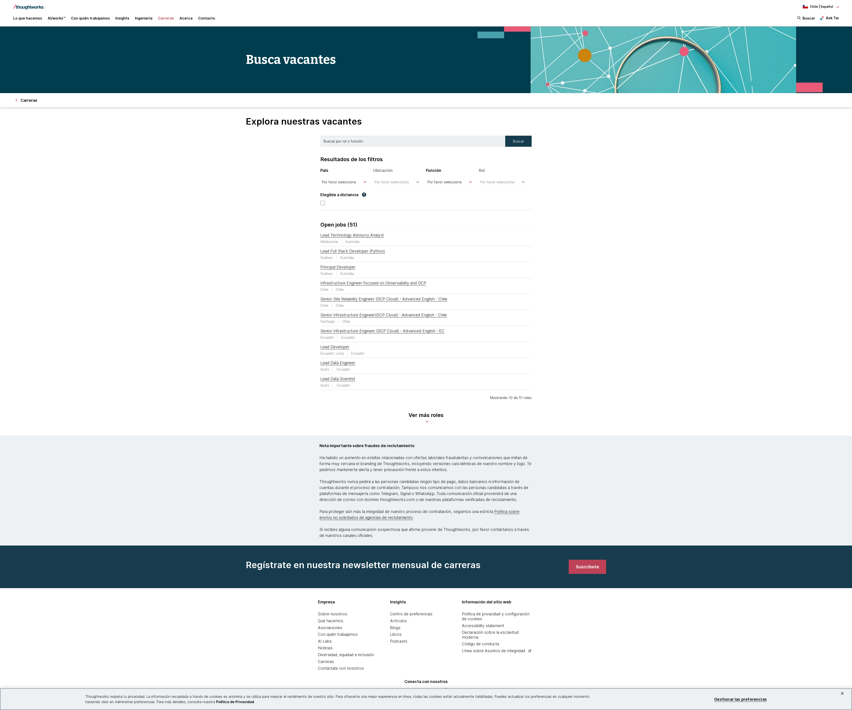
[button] (364, 194)
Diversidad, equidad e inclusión (346, 654)
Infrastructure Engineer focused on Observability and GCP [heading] (373, 283)
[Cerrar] (842, 693)
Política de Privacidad (235, 702)
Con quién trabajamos (338, 634)
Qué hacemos (330, 620)
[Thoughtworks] (28, 5)
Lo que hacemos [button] (27, 18)
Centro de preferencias (411, 614)
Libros (396, 634)
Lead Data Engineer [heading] (337, 362)
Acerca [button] (186, 18)
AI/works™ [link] (56, 18)
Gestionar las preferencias (740, 699)
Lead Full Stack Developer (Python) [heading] (352, 251)
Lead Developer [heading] (334, 346)
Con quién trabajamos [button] (90, 18)
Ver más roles (426, 415)
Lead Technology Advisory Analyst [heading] (352, 235)
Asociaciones (330, 627)
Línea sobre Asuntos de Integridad (493, 650)
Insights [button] (122, 18)
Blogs (395, 627)
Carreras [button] (166, 18)
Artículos (398, 620)
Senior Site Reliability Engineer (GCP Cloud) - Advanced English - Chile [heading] (383, 299)
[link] (587, 567)
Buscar (809, 18)
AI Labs (325, 641)
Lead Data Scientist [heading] (337, 378)
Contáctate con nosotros (341, 668)
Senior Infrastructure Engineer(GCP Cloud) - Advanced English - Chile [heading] (383, 315)
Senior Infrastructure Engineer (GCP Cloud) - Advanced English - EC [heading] (382, 331)
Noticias (325, 647)
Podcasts (398, 641)
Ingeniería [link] (143, 18)
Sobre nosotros (332, 614)
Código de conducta (480, 644)
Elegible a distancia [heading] (339, 194)
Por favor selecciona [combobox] (339, 182)
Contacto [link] (206, 18)
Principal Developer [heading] (338, 267)
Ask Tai (832, 18)
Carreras (326, 661)
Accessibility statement (483, 625)
